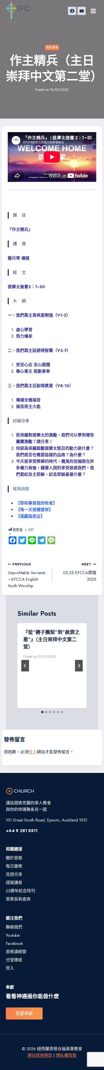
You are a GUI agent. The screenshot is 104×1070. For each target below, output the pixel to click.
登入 (33, 752)
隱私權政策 (66, 1055)
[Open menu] (93, 11)
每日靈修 (14, 866)
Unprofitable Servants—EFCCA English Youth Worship (26, 575)
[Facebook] (72, 11)
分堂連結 (14, 960)
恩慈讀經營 (16, 952)
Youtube (13, 935)
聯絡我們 (14, 927)
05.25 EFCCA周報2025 (79, 572)
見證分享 (14, 874)
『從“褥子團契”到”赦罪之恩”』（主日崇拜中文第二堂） (51, 639)
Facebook (14, 943)
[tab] (42, 712)
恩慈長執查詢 (18, 899)
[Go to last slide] (25, 665)
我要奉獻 (24, 1013)
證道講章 (52, 47)
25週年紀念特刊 (20, 891)
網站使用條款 (40, 1055)
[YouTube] (81, 11)
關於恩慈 (14, 858)
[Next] (79, 665)
